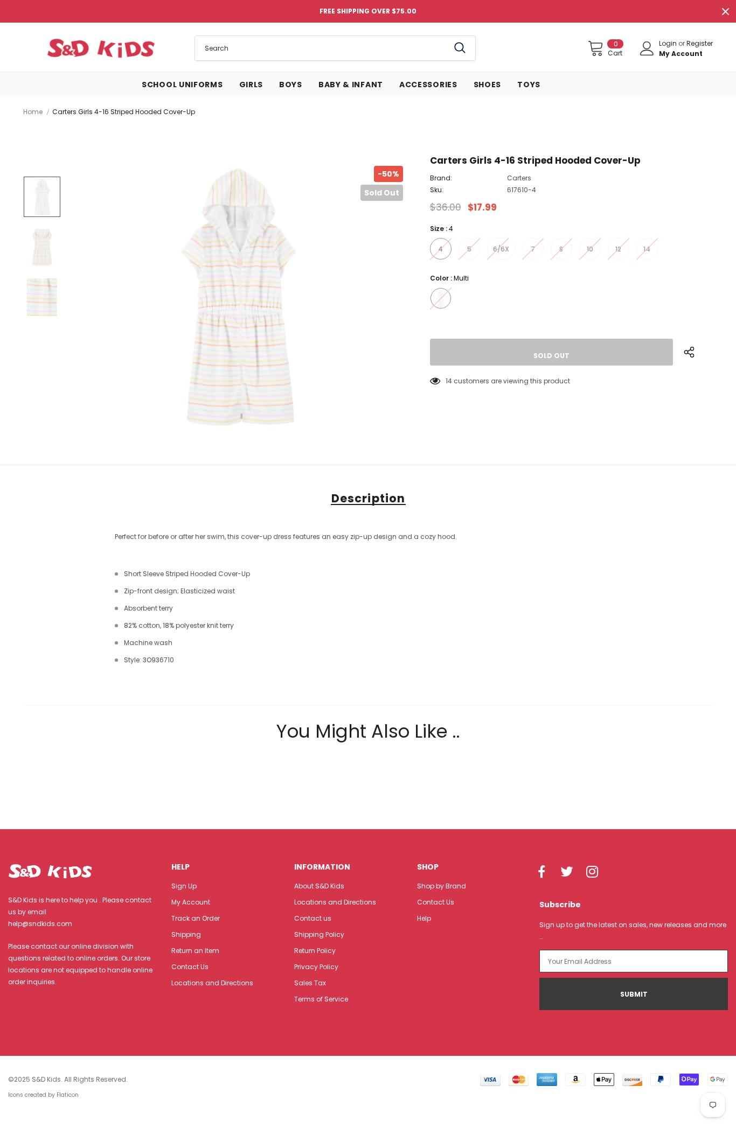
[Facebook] (541, 872)
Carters (519, 178)
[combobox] (321, 48)
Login (668, 43)
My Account (681, 53)
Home (33, 111)
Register (699, 43)
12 (618, 249)
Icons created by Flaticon (43, 1095)
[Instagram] (592, 872)
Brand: (441, 178)
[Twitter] (567, 872)
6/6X (501, 249)
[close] (725, 11)
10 (590, 249)
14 (646, 249)
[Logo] (100, 48)
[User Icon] (647, 48)
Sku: (436, 189)
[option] (238, 297)
